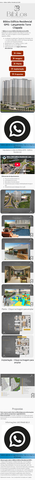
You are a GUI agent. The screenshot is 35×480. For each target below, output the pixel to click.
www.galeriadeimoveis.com (9, 470)
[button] (4, 388)
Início (1, 2)
